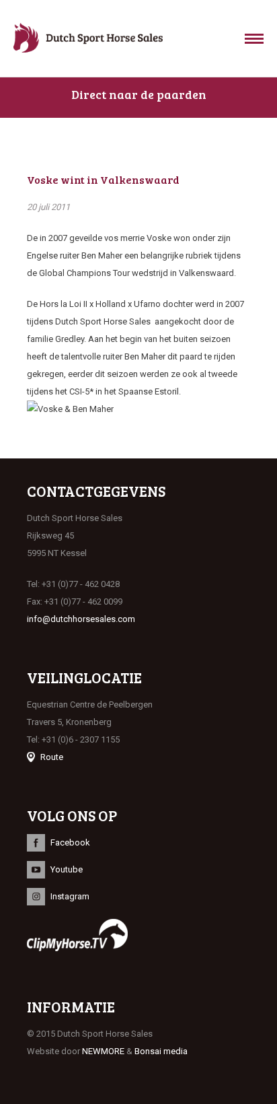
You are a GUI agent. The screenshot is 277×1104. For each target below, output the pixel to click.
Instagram (69, 896)
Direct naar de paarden (138, 94)
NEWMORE (103, 1051)
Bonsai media (161, 1051)
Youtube (66, 869)
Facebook (70, 842)
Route (51, 757)
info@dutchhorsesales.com (81, 619)
